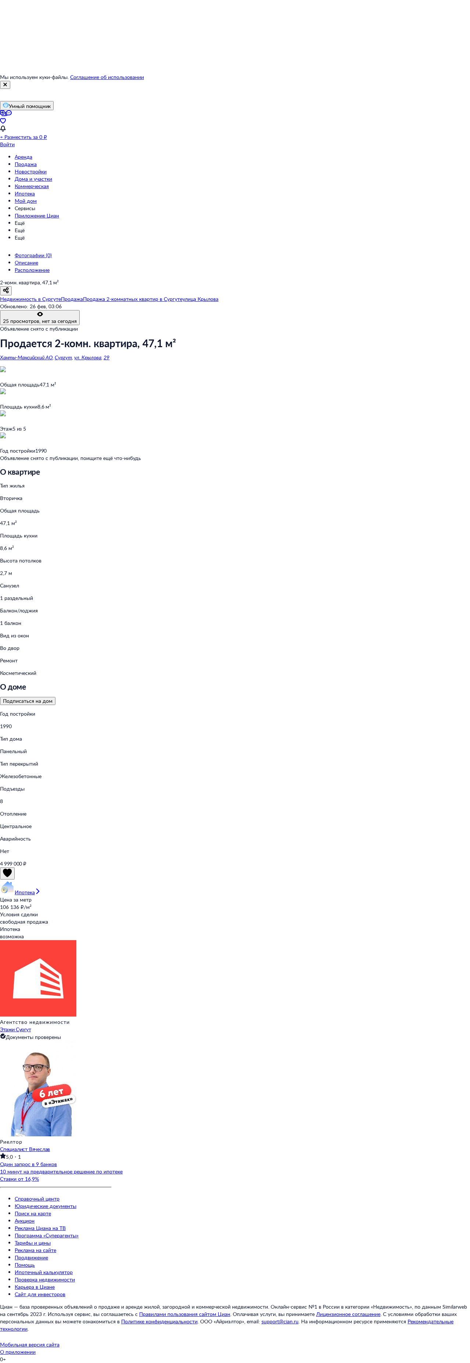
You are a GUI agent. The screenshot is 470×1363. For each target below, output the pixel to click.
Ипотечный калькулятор (44, 1272)
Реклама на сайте (35, 1250)
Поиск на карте (33, 1213)
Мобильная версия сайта (29, 1344)
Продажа (26, 164)
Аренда (23, 156)
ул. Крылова (87, 357)
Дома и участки (33, 178)
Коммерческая (32, 186)
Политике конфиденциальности (159, 1321)
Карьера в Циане (35, 1286)
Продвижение (31, 1257)
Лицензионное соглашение (348, 1313)
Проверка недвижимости (45, 1279)
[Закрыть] (5, 85)
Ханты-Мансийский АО (26, 357)
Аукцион (25, 1220)
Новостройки (31, 171)
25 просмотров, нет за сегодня (40, 320)
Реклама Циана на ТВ (40, 1227)
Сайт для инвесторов (40, 1294)
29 (106, 357)
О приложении (18, 1351)
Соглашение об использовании (107, 76)
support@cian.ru (280, 1321)
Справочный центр (37, 1198)
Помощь (25, 1264)
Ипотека (25, 193)
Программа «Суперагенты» (47, 1235)
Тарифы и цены (33, 1242)
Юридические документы (45, 1205)
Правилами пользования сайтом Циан (184, 1313)
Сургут (63, 357)
